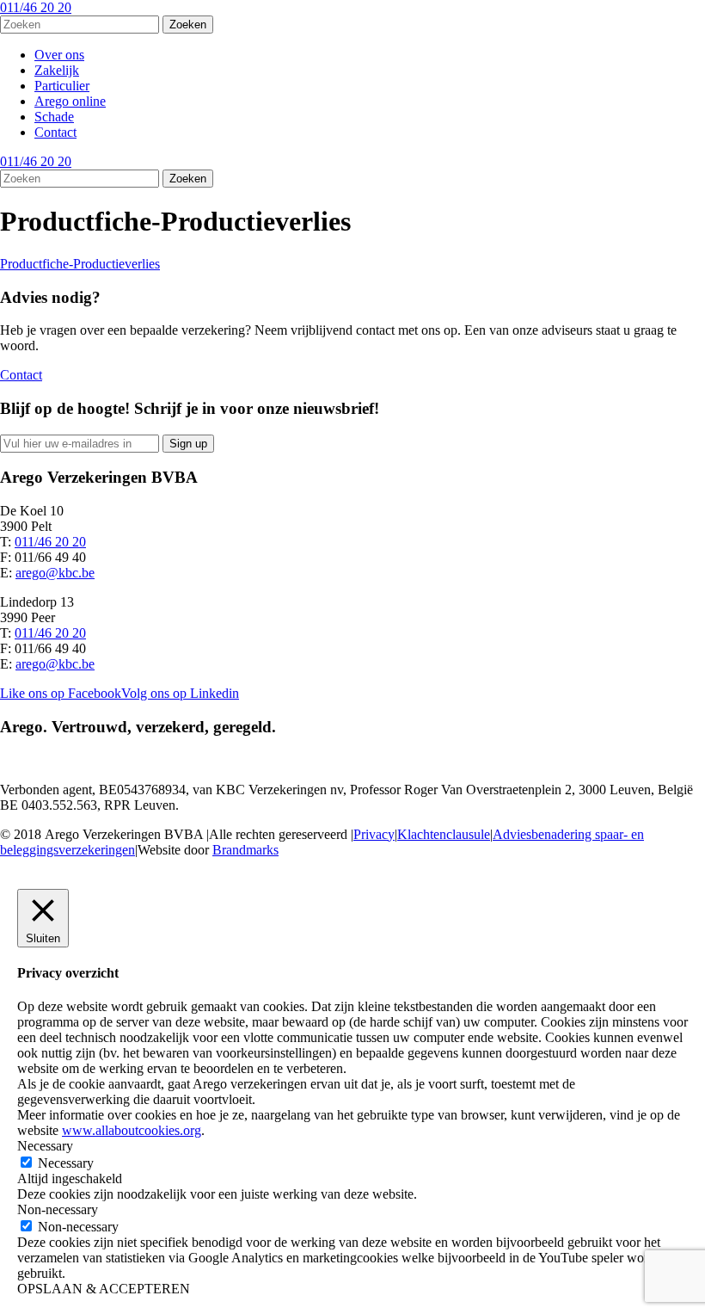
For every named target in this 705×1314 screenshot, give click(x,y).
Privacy (374, 834)
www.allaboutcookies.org (131, 1130)
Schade (54, 116)
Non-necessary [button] (57, 1209)
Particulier (61, 85)
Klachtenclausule (443, 834)
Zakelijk (56, 70)
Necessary (66, 1163)
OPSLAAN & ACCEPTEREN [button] (103, 1288)
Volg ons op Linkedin (180, 693)
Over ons (59, 54)
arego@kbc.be (55, 572)
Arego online (70, 101)
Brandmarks (245, 849)
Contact (55, 132)
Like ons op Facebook (60, 693)
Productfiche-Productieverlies (80, 263)
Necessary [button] (45, 1145)
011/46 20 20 (35, 7)
